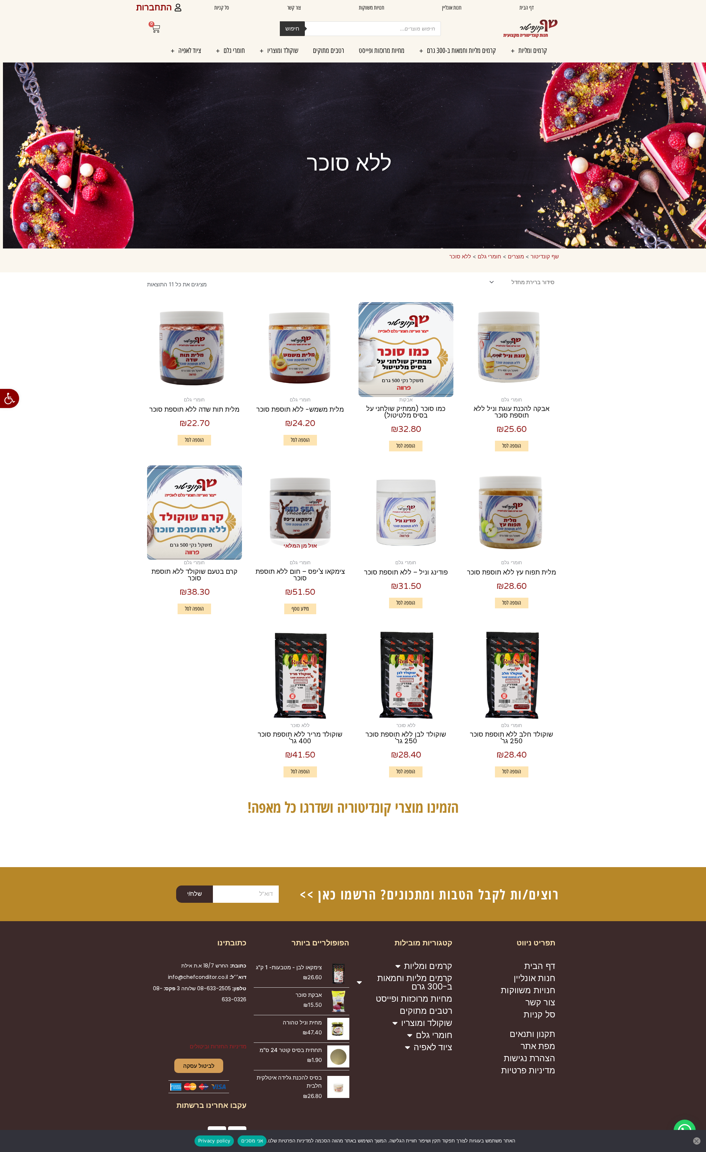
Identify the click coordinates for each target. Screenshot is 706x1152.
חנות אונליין (451, 7)
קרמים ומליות (532, 50)
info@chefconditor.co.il (198, 977)
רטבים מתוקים (328, 50)
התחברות (154, 8)
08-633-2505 (214, 988)
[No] (696, 1141)
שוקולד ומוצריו (282, 50)
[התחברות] (178, 7)
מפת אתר (538, 1046)
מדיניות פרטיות (528, 1070)
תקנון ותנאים (532, 1034)
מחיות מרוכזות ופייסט (381, 50)
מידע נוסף (300, 608)
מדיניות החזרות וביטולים (218, 1046)
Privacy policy (214, 1141)
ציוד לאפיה (189, 50)
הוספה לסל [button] (511, 446)
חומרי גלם (234, 50)
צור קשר (294, 7)
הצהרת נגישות (529, 1058)
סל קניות (221, 7)
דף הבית (527, 7)
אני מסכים (252, 1141)
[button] (9, 398)
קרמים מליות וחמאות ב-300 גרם (461, 50)
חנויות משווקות (371, 7)
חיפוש (292, 28)
